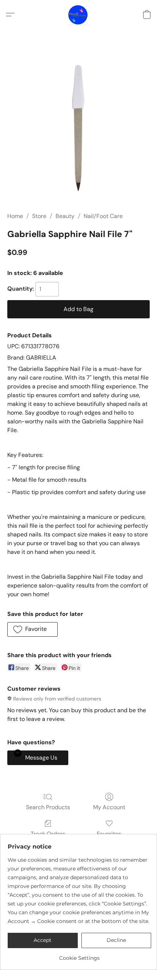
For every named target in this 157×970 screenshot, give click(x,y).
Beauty (64, 216)
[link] (79, 955)
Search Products (48, 807)
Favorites (109, 834)
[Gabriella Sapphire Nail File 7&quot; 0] (78, 129)
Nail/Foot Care (103, 216)
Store (39, 216)
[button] (78, 14)
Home (15, 216)
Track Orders (48, 834)
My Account (109, 807)
